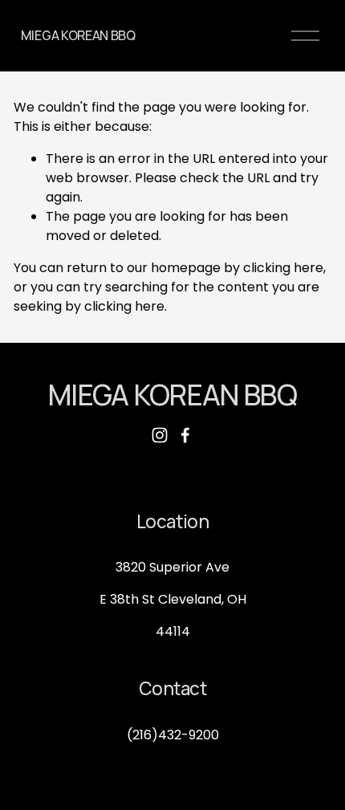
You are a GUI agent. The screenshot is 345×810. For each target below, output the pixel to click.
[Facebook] (185, 435)
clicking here (283, 267)
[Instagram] (160, 435)
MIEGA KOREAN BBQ (78, 35)
